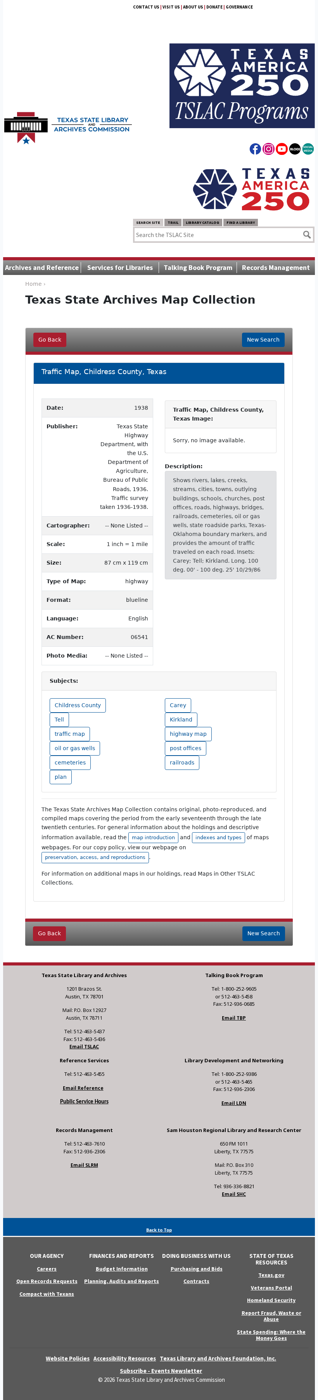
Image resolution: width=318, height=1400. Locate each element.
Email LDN (233, 1103)
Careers (47, 1268)
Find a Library (240, 222)
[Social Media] (308, 150)
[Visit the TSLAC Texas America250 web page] (242, 76)
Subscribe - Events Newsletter (161, 1370)
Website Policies (68, 1358)
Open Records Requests (47, 1281)
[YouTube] (282, 150)
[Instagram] (269, 150)
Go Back (49, 340)
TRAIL (173, 222)
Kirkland (181, 719)
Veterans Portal (271, 1287)
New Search (263, 340)
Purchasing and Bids (197, 1268)
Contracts (196, 1281)
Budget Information (122, 1268)
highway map (188, 734)
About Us (193, 7)
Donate (214, 7)
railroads (182, 762)
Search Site (148, 222)
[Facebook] (255, 150)
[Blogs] (295, 150)
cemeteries (70, 762)
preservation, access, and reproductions (95, 857)
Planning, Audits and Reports (121, 1281)
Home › (35, 284)
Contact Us (146, 7)
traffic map (70, 734)
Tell (59, 719)
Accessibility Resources (124, 1358)
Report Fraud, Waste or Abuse (271, 1316)
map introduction (153, 837)
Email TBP (234, 1018)
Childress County (78, 705)
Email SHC (234, 1194)
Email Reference (83, 1088)
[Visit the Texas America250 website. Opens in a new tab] (251, 188)
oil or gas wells (75, 748)
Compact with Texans (46, 1293)
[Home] (68, 124)
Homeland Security (271, 1300)
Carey (178, 705)
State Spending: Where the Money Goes (271, 1335)
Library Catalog (202, 222)
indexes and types (218, 837)
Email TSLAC (84, 1046)
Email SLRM (84, 1165)
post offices (185, 748)
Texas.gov (271, 1274)
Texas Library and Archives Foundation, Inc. (218, 1358)
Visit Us (171, 7)
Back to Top (159, 1230)
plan (61, 777)
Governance (239, 7)
